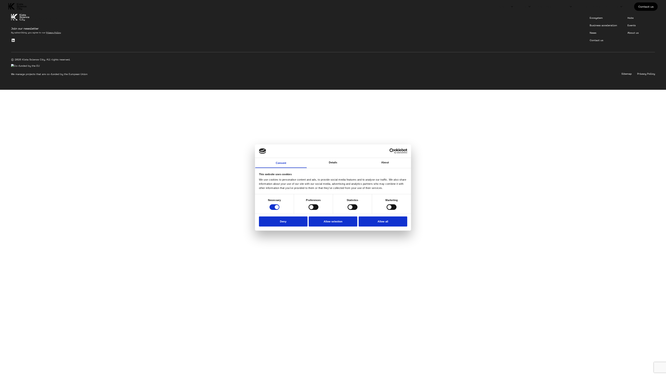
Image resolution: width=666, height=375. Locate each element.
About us (612, 6)
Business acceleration (552, 6)
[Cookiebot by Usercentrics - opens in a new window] (392, 151)
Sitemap (626, 73)
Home (12, 18)
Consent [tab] (281, 162)
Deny (283, 221)
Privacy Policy (53, 32)
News (596, 6)
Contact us (646, 6)
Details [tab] (333, 162)
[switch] (313, 207)
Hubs (522, 6)
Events (582, 6)
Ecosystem (501, 6)
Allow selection (333, 221)
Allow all (383, 221)
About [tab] (385, 162)
